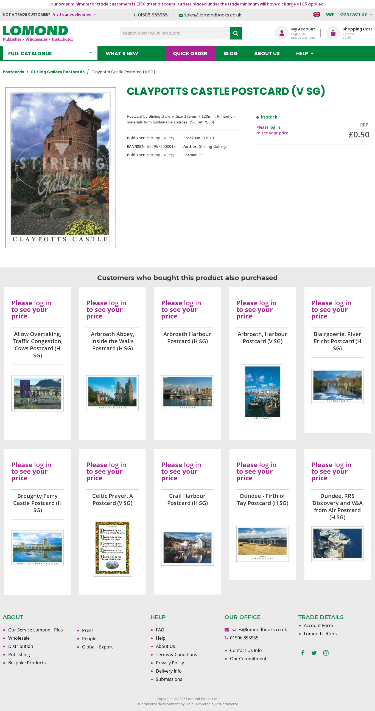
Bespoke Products (27, 663)
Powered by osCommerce (217, 703)
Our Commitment (248, 659)
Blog (231, 53)
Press (88, 630)
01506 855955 (153, 15)
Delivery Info (169, 671)
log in (275, 127)
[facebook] (303, 653)
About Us (267, 53)
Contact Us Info (246, 650)
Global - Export (97, 647)
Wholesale (19, 638)
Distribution (20, 646)
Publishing (19, 654)
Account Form (318, 625)
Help (161, 638)
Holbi (190, 703)
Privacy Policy (170, 663)
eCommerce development (158, 703)
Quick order (190, 53)
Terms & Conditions (176, 654)
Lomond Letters (320, 634)
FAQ (160, 630)
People (89, 639)
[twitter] (314, 653)
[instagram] (326, 653)
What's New (122, 53)
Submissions (169, 679)
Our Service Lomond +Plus (35, 630)
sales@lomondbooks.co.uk (212, 15)
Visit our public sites (72, 14)
